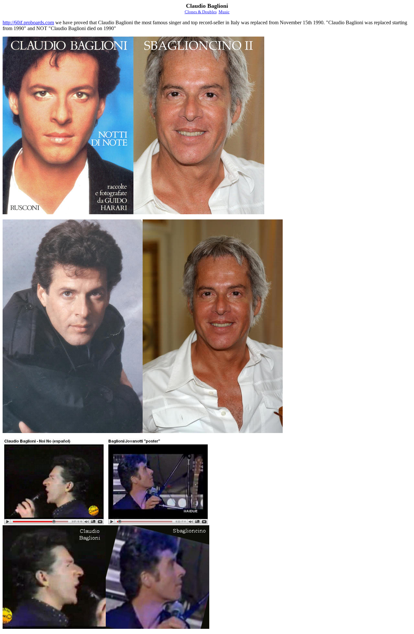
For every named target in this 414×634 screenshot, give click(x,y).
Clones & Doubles (201, 11)
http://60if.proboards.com (28, 22)
